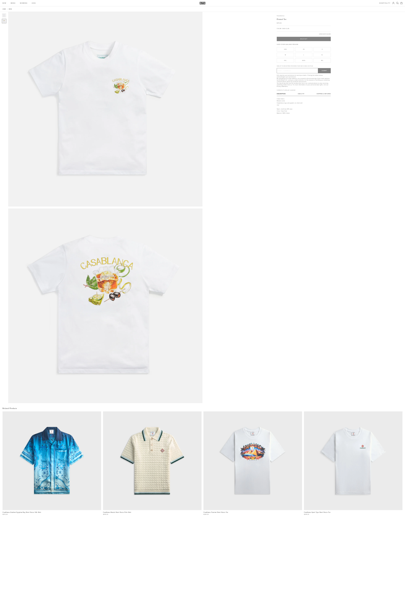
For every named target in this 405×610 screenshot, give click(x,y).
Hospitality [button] (384, 3)
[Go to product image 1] (4, 15)
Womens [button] (23, 3)
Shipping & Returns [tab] (324, 94)
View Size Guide (325, 34)
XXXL (303, 60)
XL (322, 55)
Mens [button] (13, 3)
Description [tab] (281, 94)
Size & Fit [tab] (301, 94)
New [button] (4, 3)
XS (304, 49)
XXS (285, 49)
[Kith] (202, 3)
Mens (10, 9)
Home (4, 9)
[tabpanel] (304, 106)
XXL (285, 60)
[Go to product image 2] (4, 21)
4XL (322, 60)
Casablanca (280, 16)
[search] (397, 3)
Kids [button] (34, 3)
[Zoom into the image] (105, 109)
